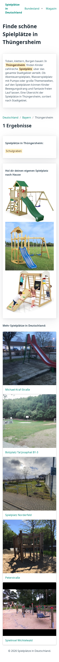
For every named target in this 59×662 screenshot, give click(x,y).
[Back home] (2, 8)
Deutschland (10, 117)
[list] (34, 8)
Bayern (26, 117)
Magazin (51, 8)
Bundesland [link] (32, 8)
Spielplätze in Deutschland (13, 8)
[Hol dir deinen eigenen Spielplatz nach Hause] (29, 201)
